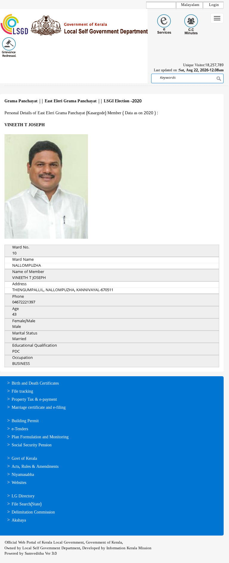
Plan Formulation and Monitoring (40, 437)
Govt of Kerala (24, 458)
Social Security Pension (32, 445)
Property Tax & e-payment (34, 399)
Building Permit (25, 421)
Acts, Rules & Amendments (35, 466)
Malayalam (190, 5)
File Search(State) (26, 504)
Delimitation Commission (33, 512)
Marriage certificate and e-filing (39, 407)
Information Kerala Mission (128, 548)
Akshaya (19, 520)
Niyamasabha (23, 474)
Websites (19, 482)
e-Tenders (20, 429)
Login (214, 5)
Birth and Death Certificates (35, 383)
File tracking (22, 391)
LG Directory (23, 496)
